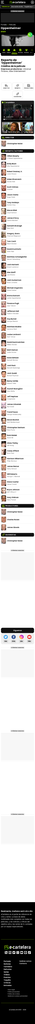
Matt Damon (12, 350)
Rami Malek (12, 435)
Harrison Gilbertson (15, 458)
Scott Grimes (12, 187)
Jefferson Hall (13, 311)
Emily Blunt (11, 164)
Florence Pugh (13, 303)
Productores (28, 88)
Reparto (17, 88)
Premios (7, 977)
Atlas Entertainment (17, 71)
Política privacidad (14, 992)
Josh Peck (11, 365)
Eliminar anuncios (18, 11)
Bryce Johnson (13, 489)
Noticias (7, 964)
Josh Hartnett (13, 264)
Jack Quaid (12, 373)
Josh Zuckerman (14, 280)
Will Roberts (12, 474)
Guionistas (17, 96)
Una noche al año (17, 7)
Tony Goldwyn (13, 202)
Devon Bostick (13, 420)
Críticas (7, 983)
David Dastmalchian (15, 342)
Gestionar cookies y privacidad (17, 996)
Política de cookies (14, 994)
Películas (12, 25)
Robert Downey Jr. (14, 171)
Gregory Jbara (13, 233)
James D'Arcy (13, 218)
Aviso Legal (11, 990)
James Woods (13, 527)
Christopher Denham (16, 427)
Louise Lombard (14, 334)
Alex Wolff (11, 272)
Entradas (8, 985)
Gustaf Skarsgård (14, 389)
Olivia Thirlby (12, 443)
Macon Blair (12, 210)
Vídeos (7, 975)
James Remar (13, 466)
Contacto (23, 963)
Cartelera (8, 966)
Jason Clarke (12, 195)
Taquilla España (29, 7)
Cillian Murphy (13, 156)
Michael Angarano (15, 288)
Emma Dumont (13, 295)
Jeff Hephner (12, 396)
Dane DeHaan (13, 358)
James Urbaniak (14, 404)
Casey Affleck (13, 451)
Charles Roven (13, 519)
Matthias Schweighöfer (17, 257)
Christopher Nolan (15, 143)
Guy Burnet (12, 319)
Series (6, 972)
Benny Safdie (12, 381)
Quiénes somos (25, 961)
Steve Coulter (13, 482)
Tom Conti (11, 241)
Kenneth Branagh (14, 226)
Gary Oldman (13, 497)
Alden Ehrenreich (14, 179)
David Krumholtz (14, 249)
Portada (4, 25)
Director (6, 88)
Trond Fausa (12, 412)
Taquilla (7, 980)
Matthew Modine (14, 327)
